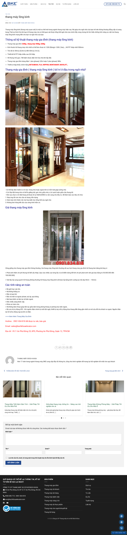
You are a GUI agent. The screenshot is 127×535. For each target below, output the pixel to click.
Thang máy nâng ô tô (51, 501)
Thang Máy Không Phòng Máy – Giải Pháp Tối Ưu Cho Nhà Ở (104, 405)
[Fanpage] (4, 503)
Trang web (88, 449)
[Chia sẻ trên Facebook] (56, 347)
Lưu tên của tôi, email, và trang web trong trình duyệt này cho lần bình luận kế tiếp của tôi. (37, 458)
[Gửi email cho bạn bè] (63, 347)
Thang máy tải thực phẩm (53, 504)
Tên (7, 449)
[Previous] (6, 393)
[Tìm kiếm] (125, 4)
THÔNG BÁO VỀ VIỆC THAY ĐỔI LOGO (18, 371)
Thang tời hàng (49, 512)
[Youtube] (7, 503)
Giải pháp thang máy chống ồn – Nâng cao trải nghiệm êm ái (63, 405)
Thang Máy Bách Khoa (27, 23)
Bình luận (8, 432)
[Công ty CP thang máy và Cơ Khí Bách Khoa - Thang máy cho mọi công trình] (9, 4)
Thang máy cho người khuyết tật (55, 508)
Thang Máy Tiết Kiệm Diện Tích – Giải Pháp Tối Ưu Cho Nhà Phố (22, 405)
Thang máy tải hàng (51, 493)
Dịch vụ (43, 4)
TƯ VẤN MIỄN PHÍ (119, 533)
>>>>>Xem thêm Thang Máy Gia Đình (18, 316)
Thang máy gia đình (51, 485)
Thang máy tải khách (51, 489)
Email (47, 449)
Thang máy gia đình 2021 (113, 371)
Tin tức (51, 4)
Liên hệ (76, 4)
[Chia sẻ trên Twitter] (60, 347)
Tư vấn (88, 493)
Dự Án (58, 4)
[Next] (120, 393)
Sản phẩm (33, 4)
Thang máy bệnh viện (52, 497)
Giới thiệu (24, 4)
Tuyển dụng (66, 4)
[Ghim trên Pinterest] (67, 347)
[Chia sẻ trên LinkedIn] (70, 347)
